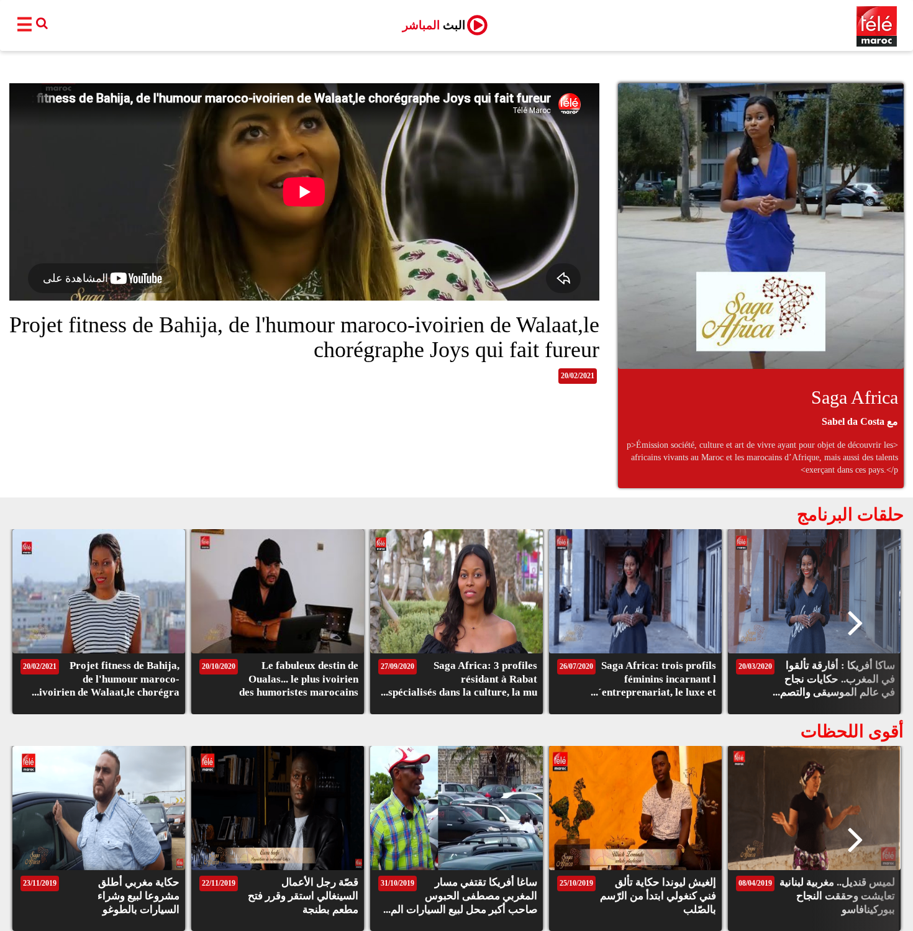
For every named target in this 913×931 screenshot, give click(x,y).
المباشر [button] (433, 25)
